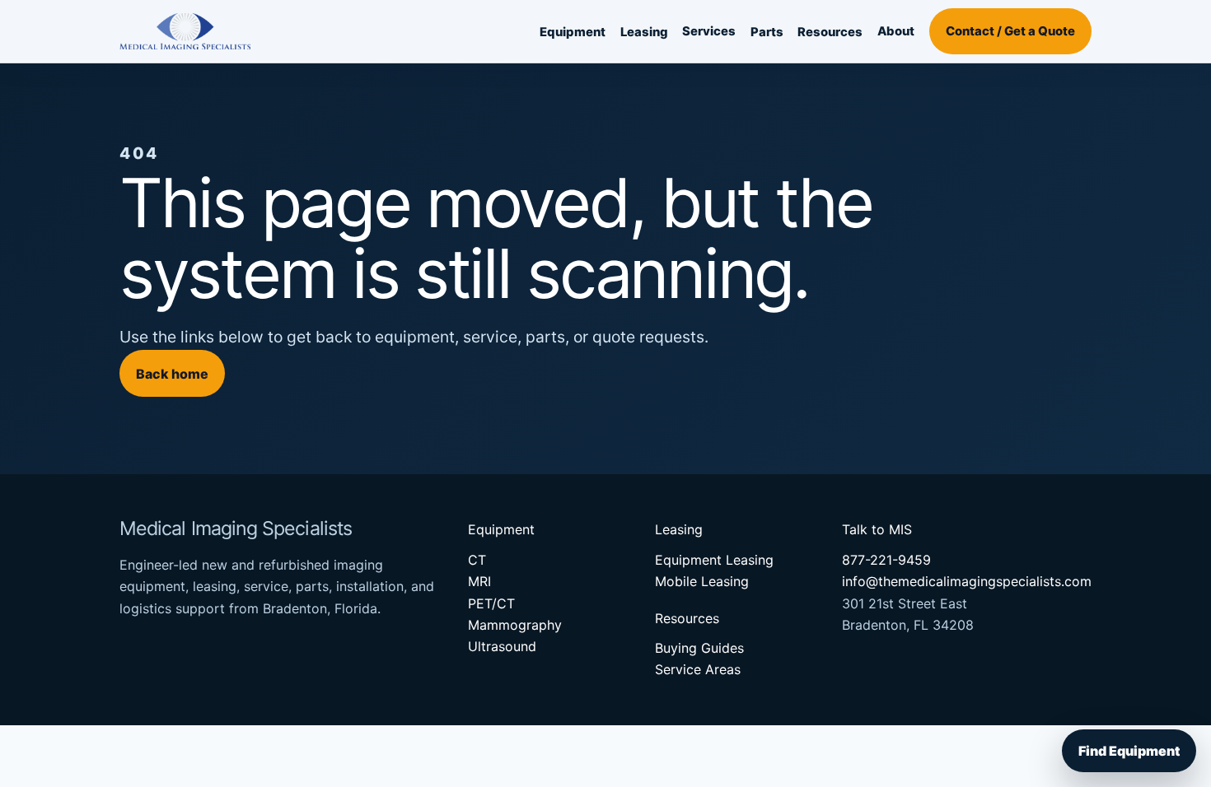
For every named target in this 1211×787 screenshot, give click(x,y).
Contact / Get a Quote (1010, 31)
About (895, 31)
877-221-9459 (886, 560)
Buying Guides (699, 648)
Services (709, 31)
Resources (830, 32)
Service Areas (698, 669)
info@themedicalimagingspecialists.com (967, 581)
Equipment (573, 32)
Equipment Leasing (714, 560)
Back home (172, 374)
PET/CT (491, 603)
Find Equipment (1129, 751)
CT (477, 560)
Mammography (515, 625)
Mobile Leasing (702, 581)
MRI (479, 581)
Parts (766, 32)
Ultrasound (502, 646)
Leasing (644, 32)
